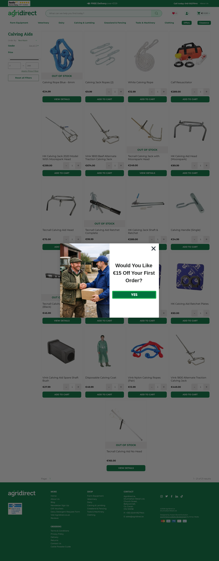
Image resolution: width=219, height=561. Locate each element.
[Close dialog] (153, 248)
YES (134, 294)
